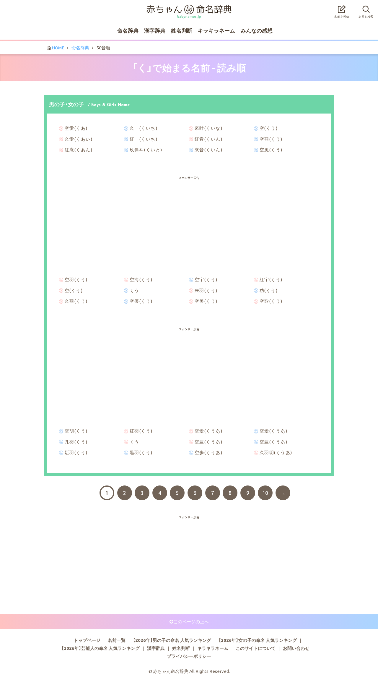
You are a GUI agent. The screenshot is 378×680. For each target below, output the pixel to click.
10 (265, 493)
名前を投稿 (341, 16)
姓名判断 (181, 30)
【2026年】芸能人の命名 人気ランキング (100, 648)
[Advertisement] (189, 195)
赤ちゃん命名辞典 (189, 8)
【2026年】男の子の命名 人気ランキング (172, 640)
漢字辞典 (154, 30)
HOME (58, 47)
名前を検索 (366, 16)
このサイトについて (256, 648)
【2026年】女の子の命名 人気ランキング (258, 640)
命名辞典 (128, 30)
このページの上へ (191, 621)
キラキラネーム (216, 30)
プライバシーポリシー (189, 656)
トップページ (87, 640)
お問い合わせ (296, 648)
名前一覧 (117, 640)
